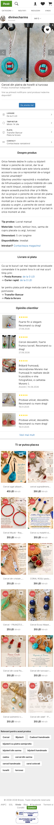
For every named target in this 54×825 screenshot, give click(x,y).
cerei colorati (33, 763)
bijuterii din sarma (12, 750)
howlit (6, 770)
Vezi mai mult (27, 434)
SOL (11, 804)
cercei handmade (11, 763)
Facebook (36, 804)
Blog (26, 804)
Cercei (6, 737)
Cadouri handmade (40, 737)
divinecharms (18, 17)
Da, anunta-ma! (27, 105)
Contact (32, 807)
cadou (6, 757)
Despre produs (27, 152)
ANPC (3, 804)
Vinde (18, 804)
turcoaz (19, 770)
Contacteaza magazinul (27, 245)
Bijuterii (20, 737)
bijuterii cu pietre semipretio (17, 743)
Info (37, 18)
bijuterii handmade (37, 750)
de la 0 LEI (29, 276)
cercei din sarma (23, 757)
